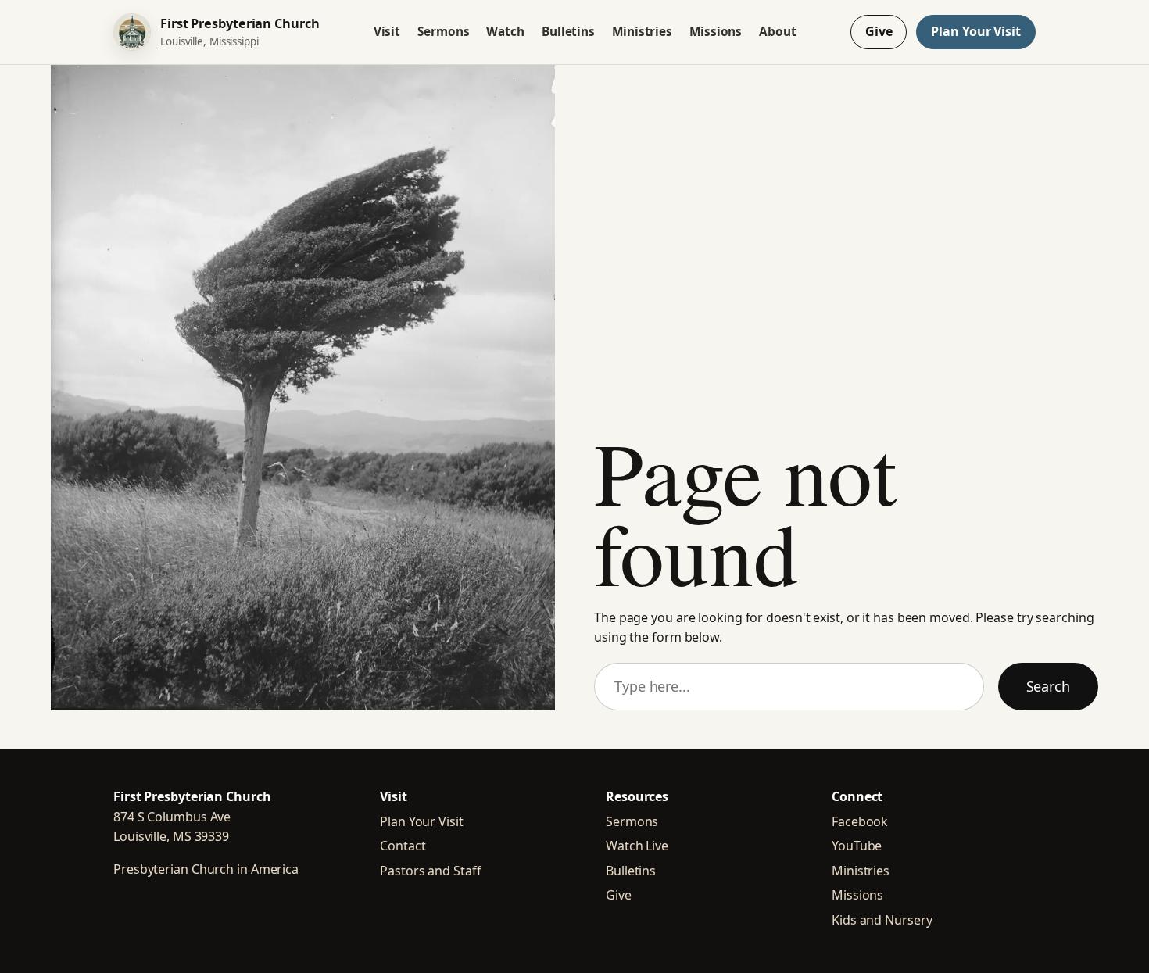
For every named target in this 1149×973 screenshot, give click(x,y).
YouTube (857, 845)
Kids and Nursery (882, 919)
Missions (715, 31)
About (777, 31)
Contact (402, 845)
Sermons (443, 31)
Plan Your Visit (976, 31)
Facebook (860, 821)
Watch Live (637, 845)
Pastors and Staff (430, 870)
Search (1048, 686)
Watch (505, 31)
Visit (387, 31)
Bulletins (568, 31)
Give (879, 31)
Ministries (642, 31)
